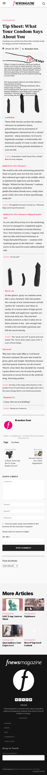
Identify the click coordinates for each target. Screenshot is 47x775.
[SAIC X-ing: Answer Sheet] (12, 604)
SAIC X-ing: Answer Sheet (12, 617)
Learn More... (23, 718)
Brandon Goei (31, 49)
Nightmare (29, 616)
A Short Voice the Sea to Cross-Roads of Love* (12, 463)
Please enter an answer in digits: (15, 531)
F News (6, 436)
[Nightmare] (34, 604)
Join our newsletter (9, 753)
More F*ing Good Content (32, 644)
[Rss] (16, 699)
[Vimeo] (30, 699)
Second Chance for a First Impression (35, 461)
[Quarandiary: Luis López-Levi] (12, 631)
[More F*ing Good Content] (34, 631)
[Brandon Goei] (8, 425)
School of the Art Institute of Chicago (27, 769)
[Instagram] (27, 699)
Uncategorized (8, 20)
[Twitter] (23, 699)
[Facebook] (19, 699)
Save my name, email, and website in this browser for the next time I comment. (20, 525)
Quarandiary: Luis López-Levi (11, 644)
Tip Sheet (15, 442)
